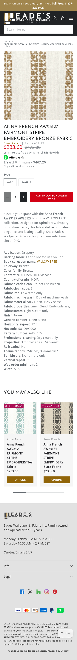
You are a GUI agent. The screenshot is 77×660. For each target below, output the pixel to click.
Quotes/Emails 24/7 (18, 552)
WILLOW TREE (47, 261)
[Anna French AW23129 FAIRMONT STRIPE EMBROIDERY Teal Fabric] (20, 418)
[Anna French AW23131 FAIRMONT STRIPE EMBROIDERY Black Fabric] (57, 418)
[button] (63, 18)
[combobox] (38, 29)
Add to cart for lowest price (51, 197)
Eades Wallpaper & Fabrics (31, 650)
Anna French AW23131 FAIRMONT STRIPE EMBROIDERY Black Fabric (53, 455)
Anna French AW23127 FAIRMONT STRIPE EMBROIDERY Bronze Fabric (38, 45)
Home (7, 41)
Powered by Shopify (58, 650)
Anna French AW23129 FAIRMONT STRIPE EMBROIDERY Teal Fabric (20, 455)
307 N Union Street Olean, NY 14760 (27, 3)
